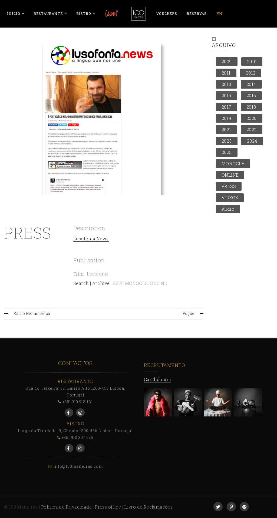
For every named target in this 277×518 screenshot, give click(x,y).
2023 (227, 141)
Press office (108, 507)
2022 (251, 129)
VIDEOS (230, 197)
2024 (252, 141)
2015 (226, 95)
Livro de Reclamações (148, 507)
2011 (226, 73)
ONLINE (158, 283)
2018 (251, 107)
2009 (227, 61)
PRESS (229, 186)
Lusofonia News (91, 238)
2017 (118, 283)
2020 (251, 118)
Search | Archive (91, 283)
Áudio (228, 209)
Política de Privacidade (66, 507)
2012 (251, 73)
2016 (251, 95)
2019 (226, 118)
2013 (226, 84)
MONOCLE (136, 283)
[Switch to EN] (219, 13)
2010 (252, 61)
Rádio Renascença (31, 313)
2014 (251, 84)
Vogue (188, 313)
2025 (227, 152)
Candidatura (157, 379)
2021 (226, 129)
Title (78, 274)
